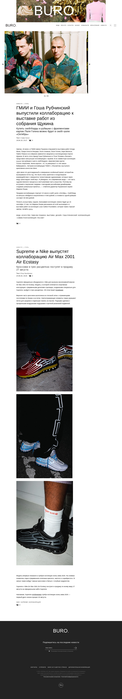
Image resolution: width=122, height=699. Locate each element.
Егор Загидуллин (26, 273)
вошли (18, 161)
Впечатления (94, 25)
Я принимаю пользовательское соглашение (62, 651)
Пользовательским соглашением (51, 676)
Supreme (24, 602)
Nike (18, 602)
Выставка (51, 215)
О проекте (42, 667)
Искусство (26, 215)
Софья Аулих (25, 138)
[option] (46, 96)
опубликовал (37, 594)
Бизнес (77, 25)
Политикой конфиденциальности (69, 676)
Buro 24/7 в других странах (57, 667)
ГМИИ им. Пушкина (38, 215)
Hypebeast (59, 290)
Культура (71, 25)
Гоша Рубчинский (70, 215)
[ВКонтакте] (30, 140)
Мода (58, 25)
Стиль (26, 103)
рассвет (40, 218)
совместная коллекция (26, 218)
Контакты (34, 667)
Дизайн (59, 215)
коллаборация (84, 215)
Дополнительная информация (79, 667)
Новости (104, 25)
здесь (30, 209)
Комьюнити (85, 25)
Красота (63, 25)
